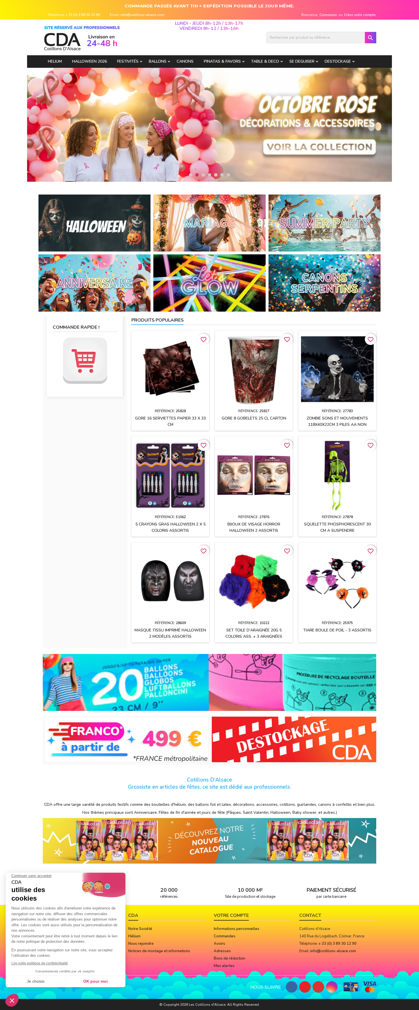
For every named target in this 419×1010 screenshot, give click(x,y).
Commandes (224, 936)
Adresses (222, 951)
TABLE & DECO (265, 61)
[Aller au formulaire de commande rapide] (85, 361)
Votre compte (231, 915)
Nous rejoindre (141, 943)
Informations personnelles (236, 928)
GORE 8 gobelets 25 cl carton (254, 418)
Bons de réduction (229, 958)
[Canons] (325, 282)
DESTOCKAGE (338, 61)
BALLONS (157, 61)
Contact (310, 915)
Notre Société (140, 928)
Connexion (328, 15)
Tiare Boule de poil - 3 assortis (337, 630)
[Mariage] (209, 222)
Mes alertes (224, 965)
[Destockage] (294, 739)
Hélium (134, 936)
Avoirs (219, 943)
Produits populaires (157, 320)
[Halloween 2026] (94, 222)
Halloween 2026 (89, 61)
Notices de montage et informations (159, 951)
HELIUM (55, 61)
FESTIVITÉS (128, 61)
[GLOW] (209, 282)
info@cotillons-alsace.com (142, 15)
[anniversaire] (94, 282)
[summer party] (325, 222)
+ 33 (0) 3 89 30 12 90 (83, 15)
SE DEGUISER (301, 61)
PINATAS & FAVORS (222, 61)
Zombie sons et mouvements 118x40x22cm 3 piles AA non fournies (337, 425)
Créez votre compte (360, 15)
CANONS (185, 61)
